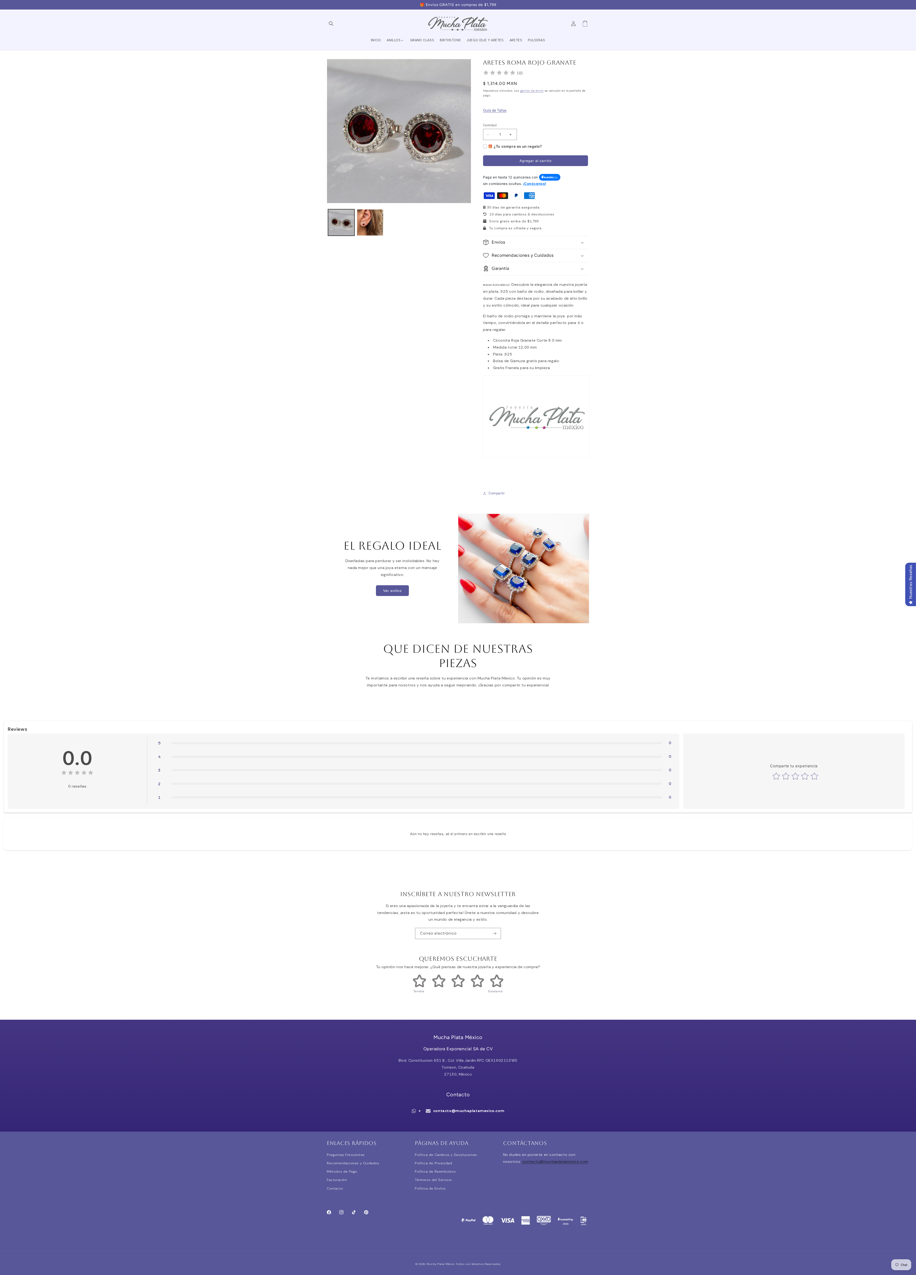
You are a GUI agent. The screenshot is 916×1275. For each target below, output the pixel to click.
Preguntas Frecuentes (346, 1155)
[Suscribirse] (495, 933)
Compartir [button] (497, 493)
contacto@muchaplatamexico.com (468, 1110)
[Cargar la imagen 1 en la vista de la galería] (341, 222)
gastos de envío (532, 91)
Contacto (335, 1188)
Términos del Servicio (433, 1180)
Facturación (337, 1180)
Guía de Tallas (494, 110)
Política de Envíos (430, 1188)
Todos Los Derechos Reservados (478, 1264)
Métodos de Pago (342, 1171)
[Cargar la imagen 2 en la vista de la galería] (370, 222)
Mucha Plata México (441, 1264)
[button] (332, 23)
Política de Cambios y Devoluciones (446, 1155)
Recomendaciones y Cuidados (353, 1163)
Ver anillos (392, 591)
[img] (499, 73)
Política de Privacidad (433, 1163)
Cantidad (490, 125)
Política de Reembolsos (435, 1171)
